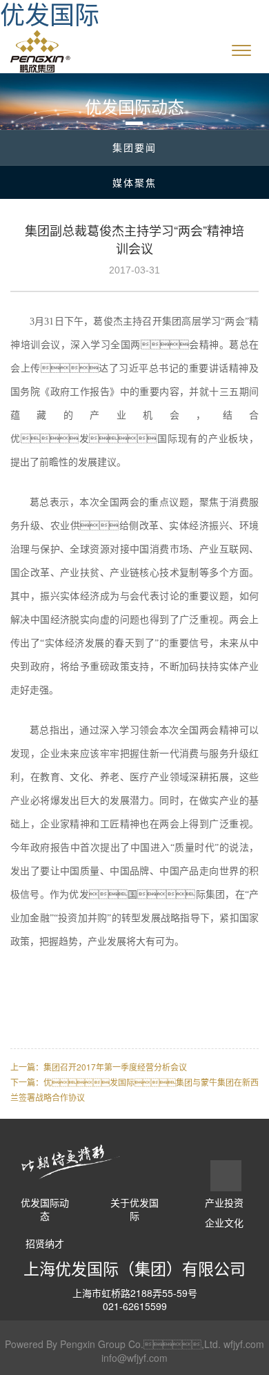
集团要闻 (134, 147)
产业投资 (224, 1202)
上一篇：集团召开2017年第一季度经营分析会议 (98, 1067)
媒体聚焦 (134, 182)
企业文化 (224, 1222)
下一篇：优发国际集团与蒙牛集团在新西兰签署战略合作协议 (134, 1089)
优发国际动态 (45, 1209)
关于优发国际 (134, 1209)
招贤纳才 (45, 1243)
